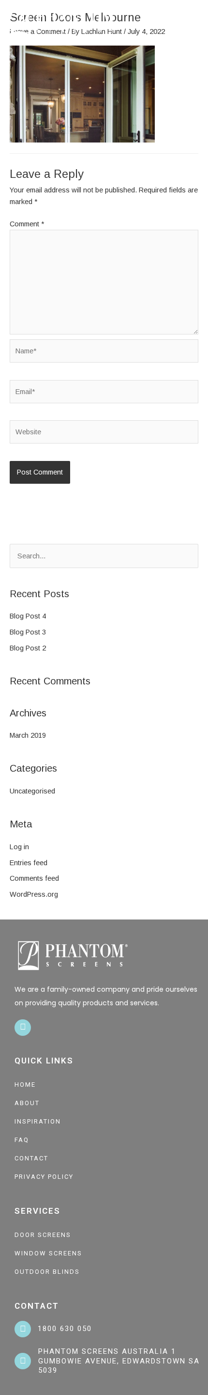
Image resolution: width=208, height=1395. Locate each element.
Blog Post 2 (28, 648)
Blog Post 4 (28, 616)
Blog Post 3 (28, 632)
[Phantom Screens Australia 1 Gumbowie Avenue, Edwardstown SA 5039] (23, 1361)
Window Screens (48, 1253)
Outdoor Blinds (47, 1271)
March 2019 (28, 735)
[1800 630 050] (23, 1329)
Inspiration (38, 1121)
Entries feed (28, 863)
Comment (27, 224)
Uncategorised (32, 791)
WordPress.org (34, 894)
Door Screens (43, 1234)
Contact (31, 1158)
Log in (19, 847)
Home (25, 1084)
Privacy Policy (44, 1176)
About (27, 1103)
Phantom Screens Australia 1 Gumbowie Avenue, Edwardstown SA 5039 (119, 1361)
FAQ (22, 1139)
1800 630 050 (65, 1328)
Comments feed (34, 878)
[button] (196, 22)
